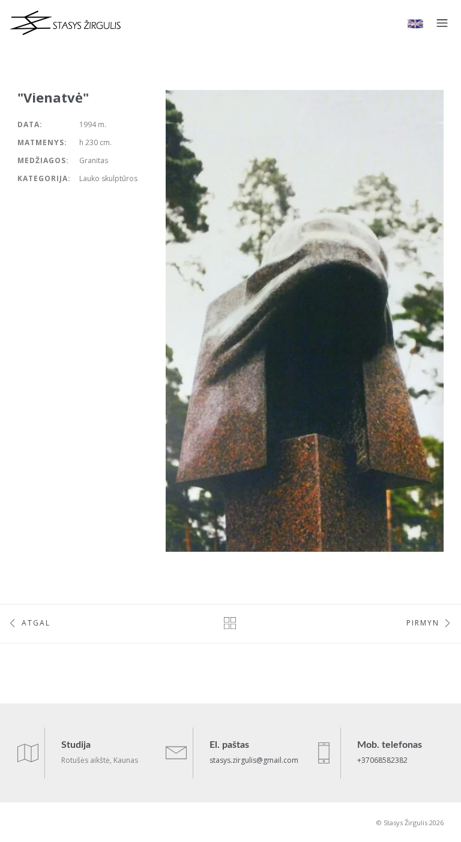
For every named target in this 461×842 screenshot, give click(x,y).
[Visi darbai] (230, 622)
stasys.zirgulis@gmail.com (253, 760)
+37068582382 (382, 760)
